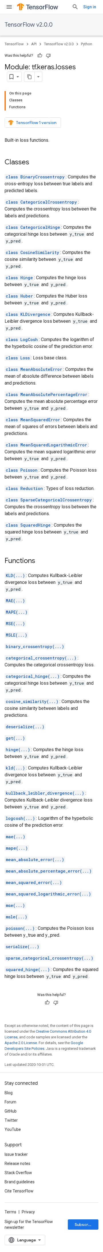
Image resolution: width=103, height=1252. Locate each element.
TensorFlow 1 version (36, 122)
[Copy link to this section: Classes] (35, 162)
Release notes (17, 1163)
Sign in (89, 7)
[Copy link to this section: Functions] (41, 561)
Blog (9, 1092)
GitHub (11, 1111)
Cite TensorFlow (19, 1191)
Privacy (28, 1212)
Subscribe (84, 1224)
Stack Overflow (18, 1172)
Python (86, 44)
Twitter (11, 1120)
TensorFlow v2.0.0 (29, 24)
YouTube (13, 1129)
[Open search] (75, 6)
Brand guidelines (20, 1182)
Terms (10, 1212)
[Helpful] (39, 55)
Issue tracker (16, 1154)
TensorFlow (14, 44)
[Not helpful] (48, 55)
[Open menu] (9, 7)
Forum (10, 1102)
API (34, 44)
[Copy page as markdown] (29, 77)
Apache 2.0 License (21, 1043)
